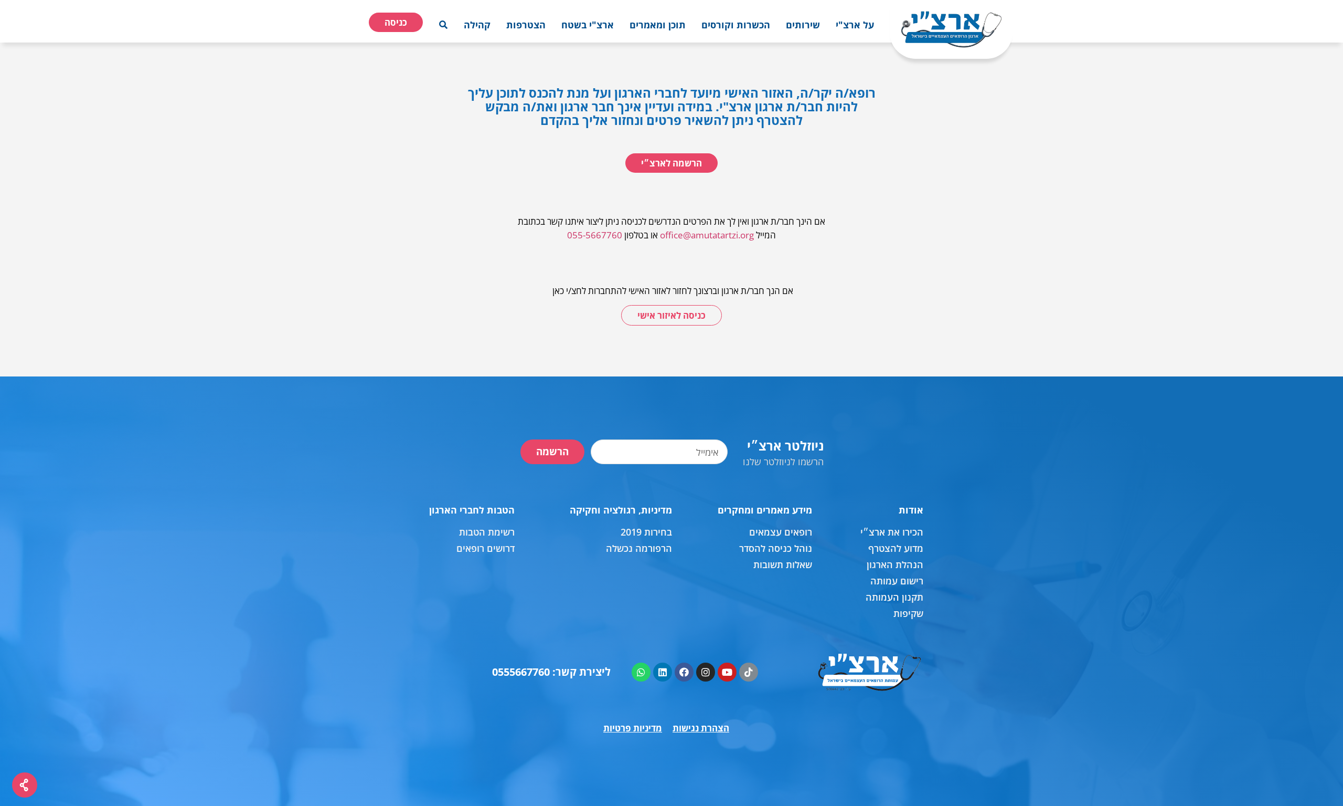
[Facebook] (684, 672)
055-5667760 (594, 235)
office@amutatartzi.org (707, 235)
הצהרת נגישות (701, 728)
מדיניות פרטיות (632, 728)
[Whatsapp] (641, 672)
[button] (855, 24)
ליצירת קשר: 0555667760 (551, 672)
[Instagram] (705, 672)
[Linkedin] (662, 672)
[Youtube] (727, 672)
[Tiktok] (748, 672)
